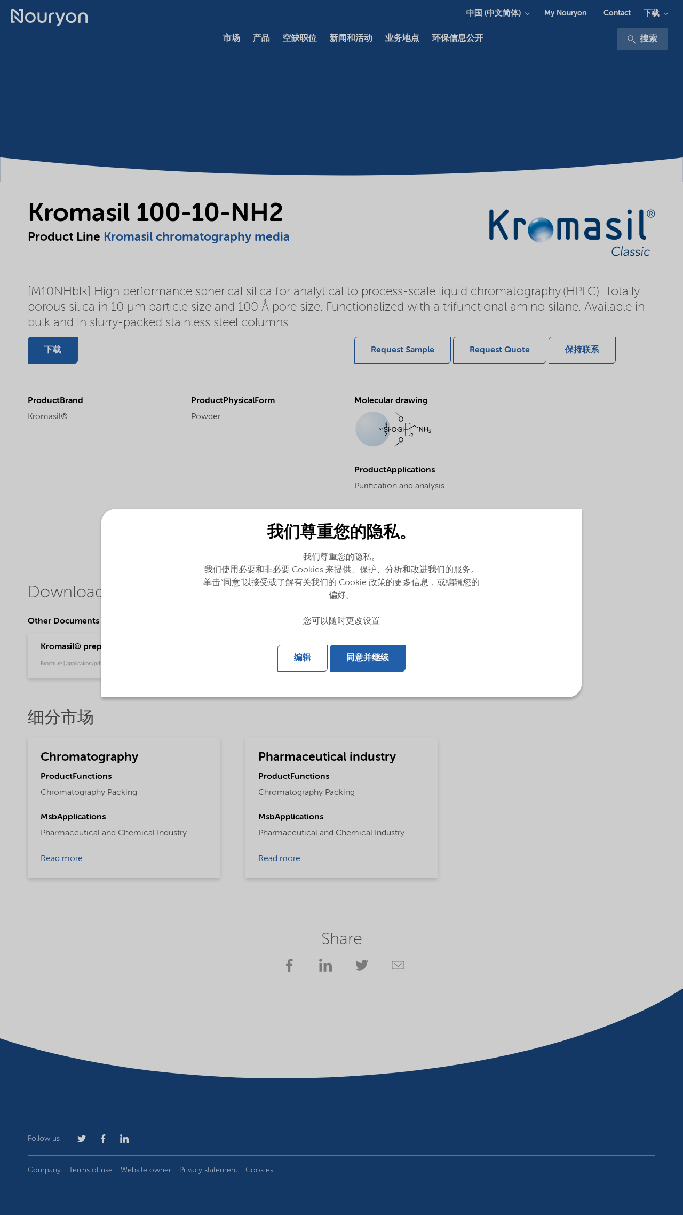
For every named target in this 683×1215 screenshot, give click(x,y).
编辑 (302, 658)
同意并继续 (367, 658)
